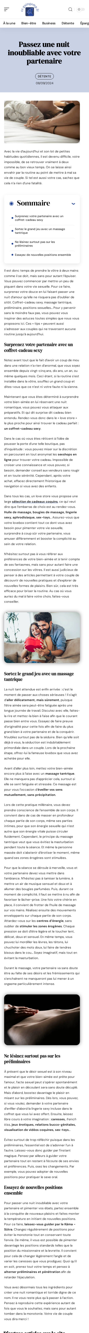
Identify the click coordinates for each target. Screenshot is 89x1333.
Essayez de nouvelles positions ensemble (43, 255)
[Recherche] (70, 9)
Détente (44, 76)
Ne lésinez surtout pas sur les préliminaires (35, 243)
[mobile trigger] (7, 9)
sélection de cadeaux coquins (35, 502)
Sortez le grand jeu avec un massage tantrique (40, 231)
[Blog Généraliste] (29, 9)
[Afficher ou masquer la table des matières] (62, 203)
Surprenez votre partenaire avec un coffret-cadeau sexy (39, 218)
